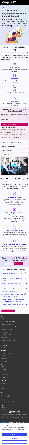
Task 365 (3, 356)
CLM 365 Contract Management (8, 353)
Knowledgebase (4, 374)
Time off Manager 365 (6, 335)
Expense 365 (4, 337)
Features (14, 8)
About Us (3, 383)
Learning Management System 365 (9, 327)
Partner (2, 388)
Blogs (2, 372)
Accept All (14, 434)
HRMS (2, 319)
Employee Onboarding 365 (7, 324)
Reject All (14, 442)
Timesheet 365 (4, 332)
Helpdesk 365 (5, 8)
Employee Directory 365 (6, 329)
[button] (14, 274)
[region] (14, 434)
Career (2, 386)
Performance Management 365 (8, 340)
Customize (14, 438)
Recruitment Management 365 (8, 321)
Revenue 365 (4, 361)
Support (3, 377)
